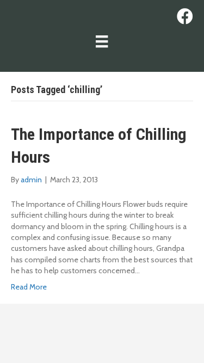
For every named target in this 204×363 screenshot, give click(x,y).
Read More (29, 287)
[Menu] (101, 41)
